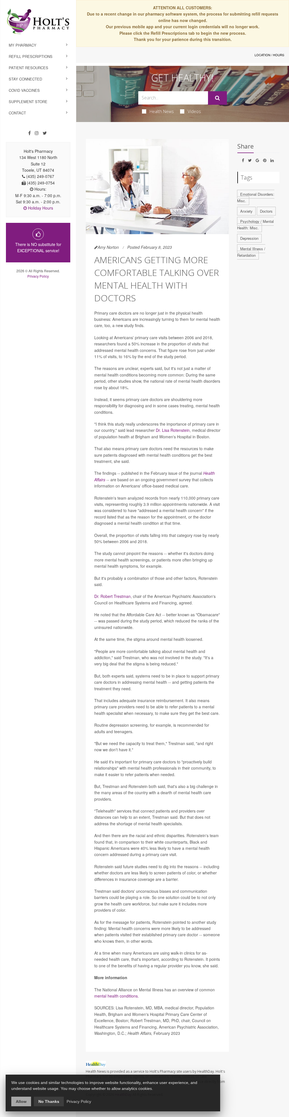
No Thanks (48, 1101)
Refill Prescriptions (30, 56)
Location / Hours (269, 55)
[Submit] (217, 98)
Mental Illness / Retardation (251, 252)
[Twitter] (45, 133)
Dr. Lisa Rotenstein (173, 430)
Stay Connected (25, 79)
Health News (162, 111)
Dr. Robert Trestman (112, 596)
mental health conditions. (116, 996)
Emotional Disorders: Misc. (255, 197)
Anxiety (246, 211)
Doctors (266, 211)
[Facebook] (29, 133)
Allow (21, 1101)
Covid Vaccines (24, 90)
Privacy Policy (38, 276)
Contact (17, 113)
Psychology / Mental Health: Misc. (255, 224)
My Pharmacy (22, 45)
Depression (249, 238)
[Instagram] (37, 133)
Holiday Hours (40, 208)
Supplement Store (28, 101)
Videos (194, 111)
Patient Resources (28, 67)
